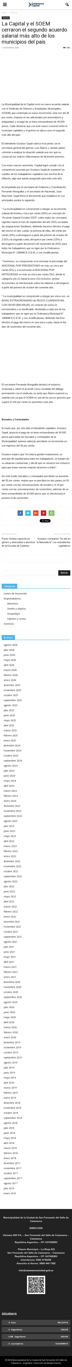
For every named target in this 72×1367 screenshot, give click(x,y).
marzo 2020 (10, 1027)
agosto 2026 (10, 644)
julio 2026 (9, 649)
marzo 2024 (10, 790)
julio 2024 (9, 770)
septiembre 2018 (13, 1117)
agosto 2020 (10, 1002)
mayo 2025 (10, 720)
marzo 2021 (10, 966)
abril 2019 (9, 1082)
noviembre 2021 (12, 926)
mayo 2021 (10, 956)
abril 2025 (9, 725)
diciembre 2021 (12, 921)
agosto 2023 (10, 821)
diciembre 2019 (12, 1042)
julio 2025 (9, 710)
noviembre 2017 (12, 1168)
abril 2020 (9, 1022)
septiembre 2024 (13, 760)
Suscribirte (61, 1343)
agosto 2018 (10, 1122)
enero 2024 (10, 800)
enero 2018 (10, 1158)
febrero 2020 (11, 1032)
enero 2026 (10, 680)
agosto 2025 (10, 705)
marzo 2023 (10, 846)
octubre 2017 (11, 1173)
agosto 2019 (10, 1062)
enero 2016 (10, 1193)
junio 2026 (9, 654)
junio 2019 (9, 1072)
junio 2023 (9, 831)
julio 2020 (9, 1007)
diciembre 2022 (12, 861)
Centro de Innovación (15, 593)
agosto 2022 (10, 881)
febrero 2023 (11, 851)
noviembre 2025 (12, 690)
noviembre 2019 (12, 1047)
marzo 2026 (10, 670)
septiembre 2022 (13, 876)
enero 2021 (10, 977)
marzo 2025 (10, 730)
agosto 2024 (10, 765)
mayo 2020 (10, 1017)
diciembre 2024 (12, 745)
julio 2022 (9, 886)
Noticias (6, 18)
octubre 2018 (11, 1112)
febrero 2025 (11, 735)
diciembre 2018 (12, 1102)
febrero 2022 (11, 911)
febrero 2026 (11, 675)
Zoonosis (9, 623)
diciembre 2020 (12, 982)
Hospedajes (13, 613)
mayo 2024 (10, 780)
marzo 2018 (10, 1148)
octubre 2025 (11, 695)
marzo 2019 (10, 1087)
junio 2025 (9, 715)
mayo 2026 (10, 660)
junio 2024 (9, 775)
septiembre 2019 (13, 1057)
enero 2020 (10, 1037)
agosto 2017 (10, 1183)
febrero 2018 (11, 1153)
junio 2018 (9, 1133)
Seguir (64, 1329)
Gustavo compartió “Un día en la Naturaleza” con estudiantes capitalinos (53, 542)
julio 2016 (9, 1188)
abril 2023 (9, 841)
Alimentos (12, 603)
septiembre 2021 (13, 936)
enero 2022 (10, 916)
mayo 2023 (10, 836)
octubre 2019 (11, 1052)
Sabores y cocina (16, 618)
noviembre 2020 (12, 987)
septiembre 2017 (13, 1178)
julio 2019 (9, 1067)
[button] (67, 4)
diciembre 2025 (12, 685)
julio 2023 (9, 826)
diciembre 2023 (12, 805)
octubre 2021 (11, 931)
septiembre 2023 (13, 816)
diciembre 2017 (12, 1163)
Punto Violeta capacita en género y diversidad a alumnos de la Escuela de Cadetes (18, 542)
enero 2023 (10, 856)
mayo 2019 (10, 1077)
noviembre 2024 (12, 750)
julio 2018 (9, 1127)
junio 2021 (9, 951)
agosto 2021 (10, 941)
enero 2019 (10, 1097)
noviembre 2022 (12, 866)
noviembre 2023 (12, 810)
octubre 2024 (11, 755)
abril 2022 (9, 901)
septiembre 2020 (13, 997)
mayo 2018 (10, 1138)
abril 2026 (9, 665)
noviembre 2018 (12, 1107)
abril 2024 (9, 785)
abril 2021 (9, 961)
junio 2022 (9, 891)
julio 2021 (9, 946)
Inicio (4, 12)
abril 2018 (9, 1143)
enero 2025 (10, 740)
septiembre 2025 (13, 700)
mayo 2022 (10, 896)
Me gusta (63, 1322)
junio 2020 (9, 1012)
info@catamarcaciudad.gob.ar (36, 1270)
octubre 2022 (11, 871)
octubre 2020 (11, 992)
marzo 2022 (10, 906)
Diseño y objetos (16, 608)
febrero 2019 (11, 1092)
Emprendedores (12, 598)
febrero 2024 (11, 795)
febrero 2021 (11, 972)
